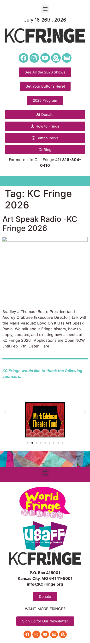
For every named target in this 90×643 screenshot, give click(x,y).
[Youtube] (45, 58)
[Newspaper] (67, 58)
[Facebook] (23, 58)
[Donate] (56, 58)
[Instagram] (34, 58)
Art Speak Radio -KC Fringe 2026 (39, 223)
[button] (45, 9)
